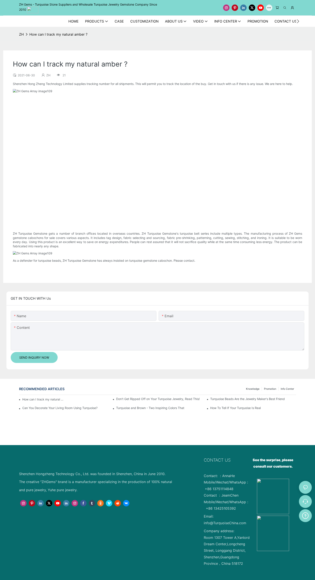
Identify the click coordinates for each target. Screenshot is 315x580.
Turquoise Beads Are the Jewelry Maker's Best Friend (247, 399)
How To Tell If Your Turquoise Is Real (235, 408)
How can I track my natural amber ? (58, 34)
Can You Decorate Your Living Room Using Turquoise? (60, 408)
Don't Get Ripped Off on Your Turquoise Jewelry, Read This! (158, 399)
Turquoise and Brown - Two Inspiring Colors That (150, 408)
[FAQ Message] (305, 515)
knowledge (253, 388)
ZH (21, 34)
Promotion (270, 388)
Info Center (287, 388)
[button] (298, 21)
